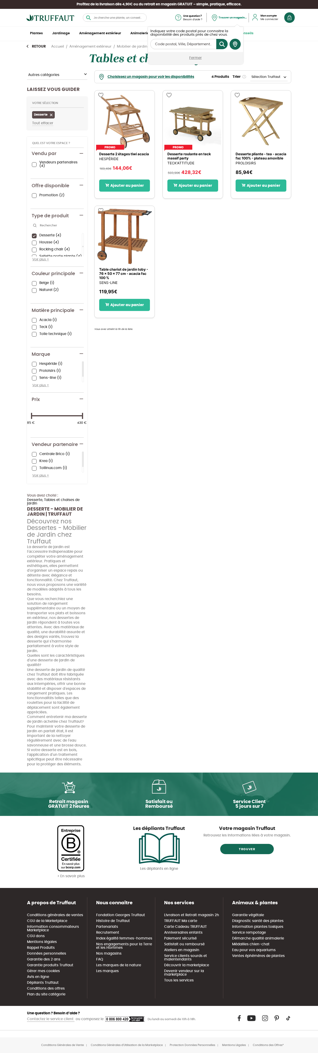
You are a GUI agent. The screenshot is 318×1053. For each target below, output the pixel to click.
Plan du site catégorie (46, 994)
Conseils (246, 33)
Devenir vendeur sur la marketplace (184, 972)
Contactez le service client (50, 1019)
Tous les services (179, 980)
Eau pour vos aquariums (254, 950)
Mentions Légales (234, 1045)
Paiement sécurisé (180, 938)
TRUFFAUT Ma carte (180, 921)
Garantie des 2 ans (43, 959)
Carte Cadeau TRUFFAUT (185, 927)
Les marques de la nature (118, 965)
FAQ (99, 959)
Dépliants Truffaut (43, 982)
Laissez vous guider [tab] (53, 89)
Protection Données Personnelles (192, 1045)
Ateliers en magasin (181, 950)
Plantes (36, 33)
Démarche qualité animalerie (258, 938)
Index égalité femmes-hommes (124, 938)
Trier (236, 77)
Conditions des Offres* (268, 1045)
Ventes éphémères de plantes (258, 956)
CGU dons (36, 936)
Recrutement (107, 932)
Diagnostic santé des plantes (258, 921)
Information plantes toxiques (257, 927)
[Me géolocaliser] (235, 44)
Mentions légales (42, 942)
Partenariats (107, 927)
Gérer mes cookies (43, 971)
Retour (39, 46)
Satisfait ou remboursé (184, 944)
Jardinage (61, 33)
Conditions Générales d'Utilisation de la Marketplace (127, 1045)
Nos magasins (109, 953)
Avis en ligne (38, 977)
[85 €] (31, 416)
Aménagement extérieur (100, 33)
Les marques (107, 971)
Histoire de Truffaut (113, 921)
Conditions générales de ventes (55, 915)
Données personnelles (46, 953)
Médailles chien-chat (251, 944)
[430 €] (82, 416)
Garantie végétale (248, 915)
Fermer (195, 58)
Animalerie (139, 33)
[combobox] (115, 18)
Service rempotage (249, 932)
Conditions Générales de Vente (62, 1045)
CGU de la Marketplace (47, 921)
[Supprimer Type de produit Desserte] (52, 115)
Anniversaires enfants (183, 932)
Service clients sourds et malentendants (185, 957)
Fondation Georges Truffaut (120, 915)
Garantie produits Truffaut (50, 965)
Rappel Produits (41, 947)
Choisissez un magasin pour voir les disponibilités (151, 77)
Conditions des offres (46, 988)
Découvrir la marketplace (186, 965)
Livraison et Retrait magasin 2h (191, 915)
